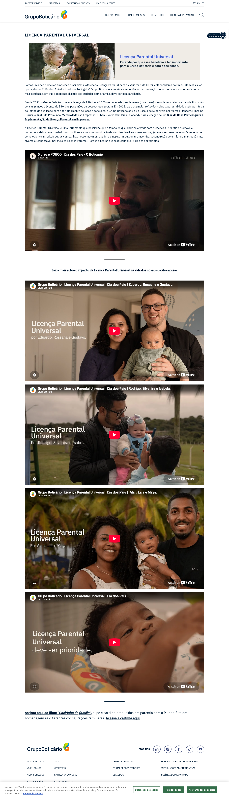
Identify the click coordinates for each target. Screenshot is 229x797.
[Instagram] (167, 749)
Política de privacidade (174, 774)
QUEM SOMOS (112, 15)
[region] (114, 789)
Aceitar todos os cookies (202, 789)
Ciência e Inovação (182, 15)
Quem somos (34, 768)
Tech (57, 761)
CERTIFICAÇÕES (35, 781)
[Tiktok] (189, 749)
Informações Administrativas (178, 768)
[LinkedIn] (157, 749)
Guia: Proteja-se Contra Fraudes (179, 761)
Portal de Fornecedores (126, 768)
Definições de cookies (146, 789)
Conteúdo (157, 15)
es (203, 3)
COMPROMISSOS (136, 15)
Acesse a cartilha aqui (123, 718)
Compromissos (35, 774)
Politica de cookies (33, 793)
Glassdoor (119, 774)
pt (194, 3)
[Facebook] (178, 749)
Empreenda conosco (78, 3)
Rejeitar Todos (174, 789)
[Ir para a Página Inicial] (46, 15)
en (198, 3)
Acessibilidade (33, 3)
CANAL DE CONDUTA (123, 761)
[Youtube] (200, 749)
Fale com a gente (105, 3)
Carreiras (54, 3)
